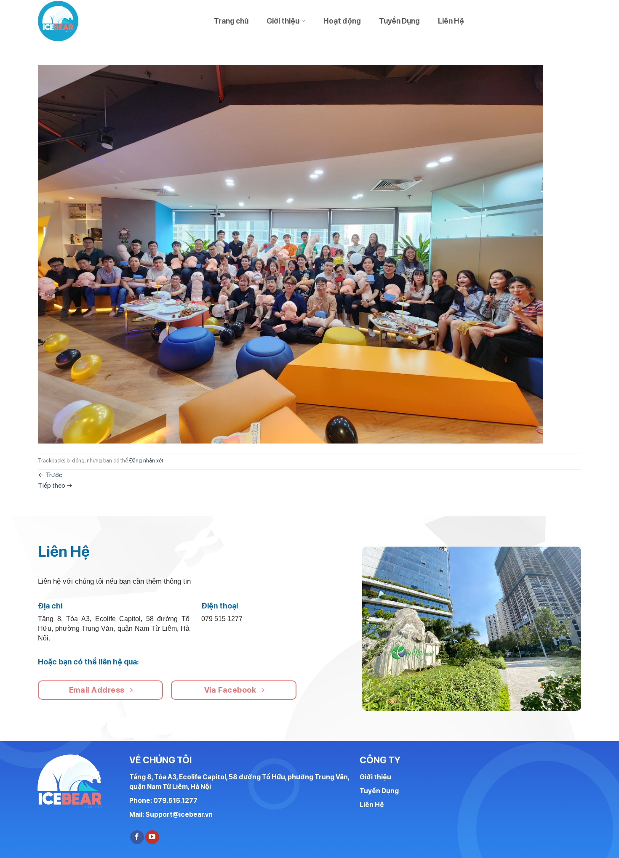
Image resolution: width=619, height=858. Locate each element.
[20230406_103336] (290, 254)
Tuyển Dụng (399, 20)
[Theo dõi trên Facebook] (137, 837)
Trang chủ (231, 20)
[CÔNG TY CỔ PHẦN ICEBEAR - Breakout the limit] (61, 21)
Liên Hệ (451, 20)
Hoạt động (342, 20)
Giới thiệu (283, 20)
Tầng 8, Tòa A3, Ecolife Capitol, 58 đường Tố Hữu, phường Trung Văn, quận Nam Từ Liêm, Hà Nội (239, 782)
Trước (50, 475)
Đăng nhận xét (146, 460)
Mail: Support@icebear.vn (171, 814)
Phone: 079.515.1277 (163, 801)
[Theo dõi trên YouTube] (152, 837)
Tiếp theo (55, 485)
